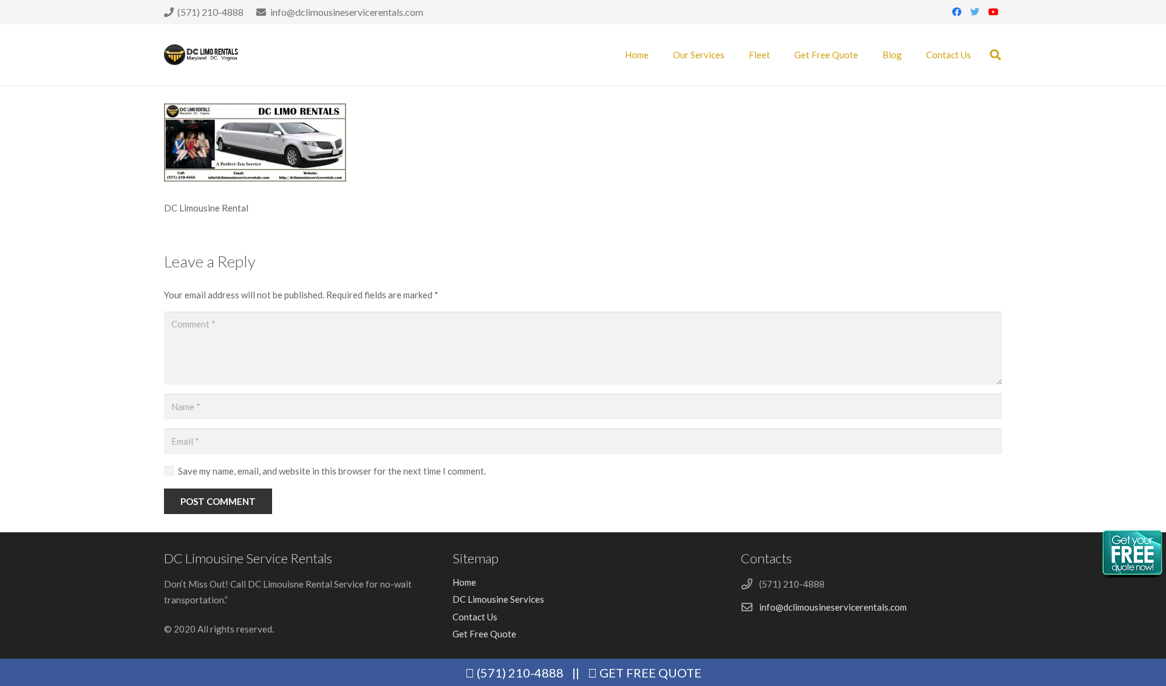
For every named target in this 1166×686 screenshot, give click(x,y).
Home (464, 582)
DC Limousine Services (498, 599)
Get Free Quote (484, 633)
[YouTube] (993, 12)
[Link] (201, 55)
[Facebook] (956, 12)
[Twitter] (975, 12)
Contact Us (474, 616)
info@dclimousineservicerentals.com (833, 607)
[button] (995, 54)
